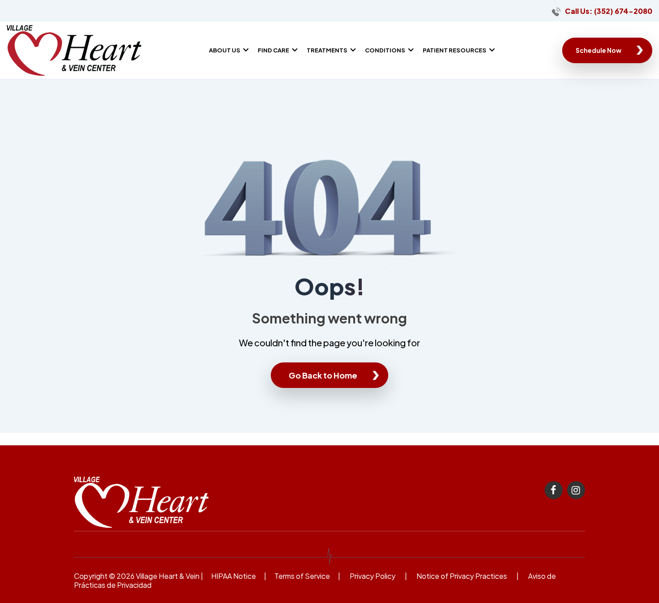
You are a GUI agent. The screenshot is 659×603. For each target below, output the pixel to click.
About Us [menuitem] (224, 50)
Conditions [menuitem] (385, 50)
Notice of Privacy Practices (461, 576)
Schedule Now (598, 50)
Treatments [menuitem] (327, 50)
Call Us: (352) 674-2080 (608, 11)
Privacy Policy (372, 576)
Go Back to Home (323, 375)
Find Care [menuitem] (273, 50)
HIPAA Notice (233, 576)
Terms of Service (302, 576)
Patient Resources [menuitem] (454, 50)
